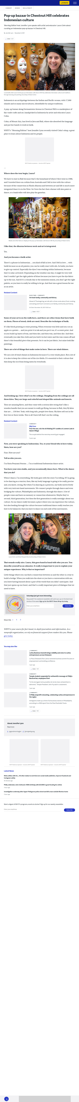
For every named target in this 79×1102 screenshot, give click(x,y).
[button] (6, 1099)
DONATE (65, 3)
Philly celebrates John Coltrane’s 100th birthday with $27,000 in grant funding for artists (33, 785)
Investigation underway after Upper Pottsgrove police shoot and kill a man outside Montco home (36, 791)
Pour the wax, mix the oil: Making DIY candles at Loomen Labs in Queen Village (51, 429)
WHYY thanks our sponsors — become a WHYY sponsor (37, 163)
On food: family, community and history (42, 297)
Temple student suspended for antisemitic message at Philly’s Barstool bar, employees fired (50, 677)
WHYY (7, 3)
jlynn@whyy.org (30, 731)
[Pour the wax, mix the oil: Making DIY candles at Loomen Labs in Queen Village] (15, 432)
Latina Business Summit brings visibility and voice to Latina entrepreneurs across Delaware (50, 654)
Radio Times (33, 295)
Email (20, 620)
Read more (10, 727)
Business (17, 8)
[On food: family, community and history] (15, 304)
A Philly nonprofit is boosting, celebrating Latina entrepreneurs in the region (52, 696)
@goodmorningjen (15, 731)
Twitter (16, 620)
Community (8, 8)
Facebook (13, 620)
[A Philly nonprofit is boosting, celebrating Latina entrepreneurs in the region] (15, 701)
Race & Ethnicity (27, 8)
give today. (8, 636)
